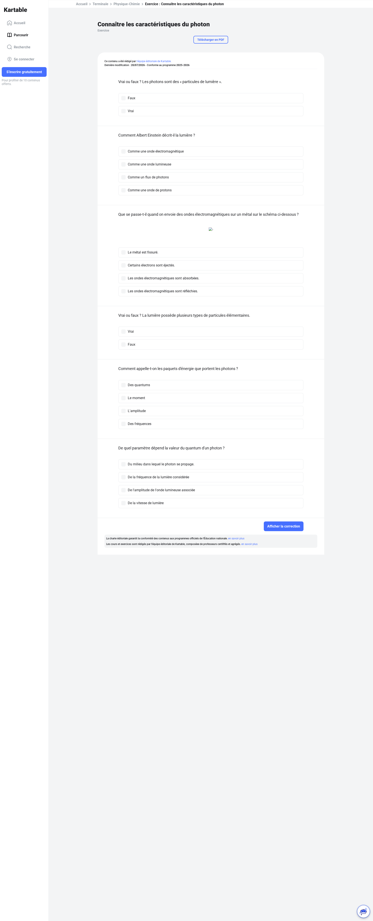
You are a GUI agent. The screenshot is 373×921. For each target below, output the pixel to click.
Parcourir (21, 35)
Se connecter (24, 59)
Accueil (19, 23)
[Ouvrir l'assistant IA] (363, 911)
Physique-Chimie (127, 4)
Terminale (100, 4)
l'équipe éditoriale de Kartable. (153, 61)
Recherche (22, 47)
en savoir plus (236, 538)
